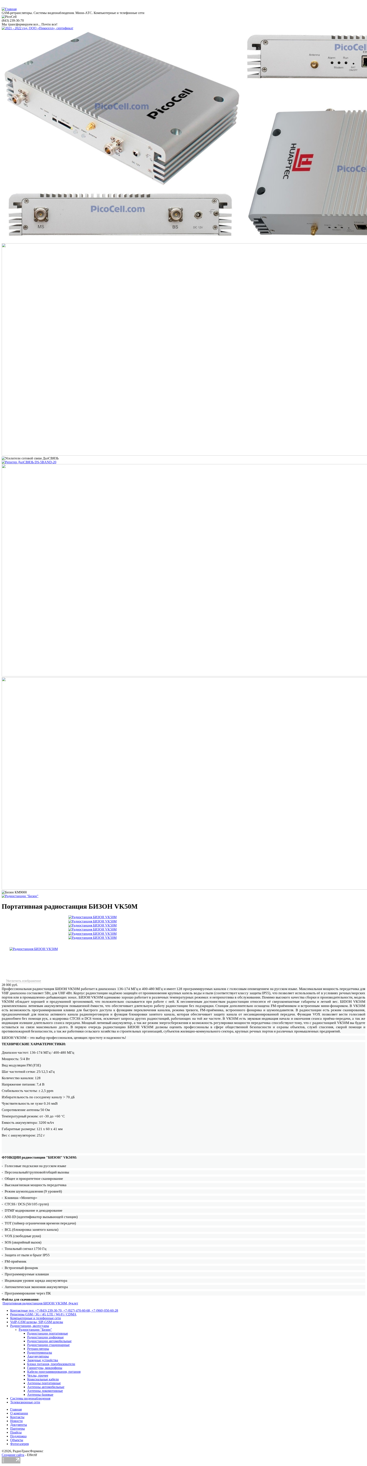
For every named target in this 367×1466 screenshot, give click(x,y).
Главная (16, 1409)
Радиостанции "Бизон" (35, 1329)
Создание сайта (13, 1455)
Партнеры (17, 1428)
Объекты (16, 1440)
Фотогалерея (19, 1444)
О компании (19, 1413)
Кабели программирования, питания (53, 1371)
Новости (16, 1421)
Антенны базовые (40, 1394)
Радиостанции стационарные (48, 1345)
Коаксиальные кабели (43, 1379)
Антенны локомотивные (45, 1391)
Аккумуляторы (38, 1356)
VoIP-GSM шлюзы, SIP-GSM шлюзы (36, 1322)
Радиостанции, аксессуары (29, 1326)
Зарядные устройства (42, 1360)
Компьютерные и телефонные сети (35, 1318)
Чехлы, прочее (37, 1375)
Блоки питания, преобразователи (51, 1364)
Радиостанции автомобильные (49, 1341)
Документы (18, 1425)
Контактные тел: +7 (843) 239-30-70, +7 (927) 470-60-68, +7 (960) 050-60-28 (64, 1310)
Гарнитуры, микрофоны (44, 1368)
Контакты (17, 1417)
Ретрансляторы (38, 1349)
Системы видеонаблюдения (30, 1398)
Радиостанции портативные (47, 1333)
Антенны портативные (44, 1383)
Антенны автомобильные (45, 1387)
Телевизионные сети (25, 1402)
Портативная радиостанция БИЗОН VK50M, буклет (40, 1303)
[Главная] (9, 9)
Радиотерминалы (39, 1352)
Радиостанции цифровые (45, 1337)
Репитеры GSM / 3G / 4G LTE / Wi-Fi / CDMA (43, 1314)
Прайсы (16, 1432)
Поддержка (18, 1436)
